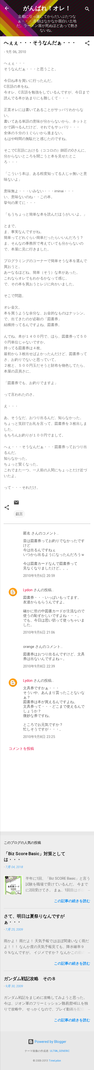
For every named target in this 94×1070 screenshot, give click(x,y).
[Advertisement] (47, 790)
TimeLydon (55, 1060)
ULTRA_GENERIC (59, 1051)
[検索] (87, 9)
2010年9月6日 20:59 (39, 576)
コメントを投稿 (21, 748)
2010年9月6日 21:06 (39, 632)
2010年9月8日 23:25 (39, 737)
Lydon (28, 590)
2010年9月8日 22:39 (39, 666)
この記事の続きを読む (72, 901)
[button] (87, 44)
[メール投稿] (16, 504)
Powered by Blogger (50, 1041)
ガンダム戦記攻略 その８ (30, 978)
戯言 (19, 514)
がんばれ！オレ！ (47, 8)
